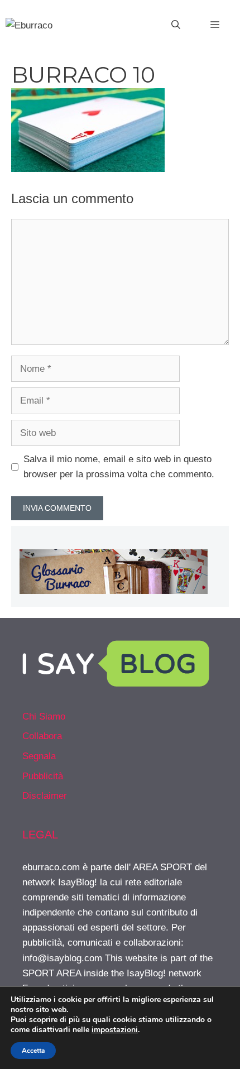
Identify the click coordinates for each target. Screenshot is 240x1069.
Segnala (39, 756)
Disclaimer (44, 795)
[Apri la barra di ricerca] (175, 25)
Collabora (42, 736)
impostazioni (115, 1030)
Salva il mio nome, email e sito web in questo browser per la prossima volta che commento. (118, 467)
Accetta (33, 1050)
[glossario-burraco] (114, 591)
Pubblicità (42, 776)
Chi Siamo (43, 716)
